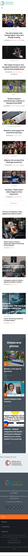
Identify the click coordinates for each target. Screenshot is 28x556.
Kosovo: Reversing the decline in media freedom (13, 319)
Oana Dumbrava (17, 197)
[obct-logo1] (14, 479)
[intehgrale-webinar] (14, 412)
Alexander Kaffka (15, 40)
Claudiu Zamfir (17, 135)
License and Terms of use (14, 542)
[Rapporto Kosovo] (14, 293)
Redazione (11, 247)
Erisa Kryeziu (15, 165)
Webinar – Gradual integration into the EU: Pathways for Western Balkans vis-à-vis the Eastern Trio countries (13, 434)
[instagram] (10, 506)
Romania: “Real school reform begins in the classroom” (14, 192)
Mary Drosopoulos (17, 72)
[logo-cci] (14, 460)
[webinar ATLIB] (14, 381)
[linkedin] (17, 506)
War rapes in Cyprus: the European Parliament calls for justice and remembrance (14, 67)
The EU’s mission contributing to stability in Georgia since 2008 (14, 101)
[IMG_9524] (14, 80)
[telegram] (21, 506)
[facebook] (6, 506)
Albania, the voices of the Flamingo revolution (14, 161)
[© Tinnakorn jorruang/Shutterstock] (14, 46)
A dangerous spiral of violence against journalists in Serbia (13, 281)
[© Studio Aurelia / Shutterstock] (14, 218)
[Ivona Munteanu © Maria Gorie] (14, 171)
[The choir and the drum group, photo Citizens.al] (14, 141)
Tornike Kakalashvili (16, 106)
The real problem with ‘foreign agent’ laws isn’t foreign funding (14, 35)
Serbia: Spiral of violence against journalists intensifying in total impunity (14, 243)
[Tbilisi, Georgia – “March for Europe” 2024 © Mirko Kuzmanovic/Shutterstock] (14, 14)
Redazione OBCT (14, 284)
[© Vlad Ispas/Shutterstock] (14, 112)
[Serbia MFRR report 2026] (14, 257)
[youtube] (14, 506)
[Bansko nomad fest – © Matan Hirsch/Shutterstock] (14, 351)
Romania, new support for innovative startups (14, 131)
